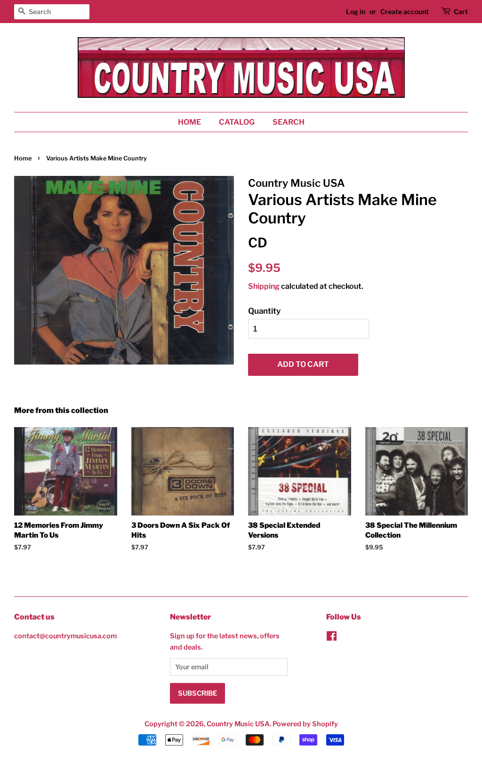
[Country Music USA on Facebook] (331, 638)
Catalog (237, 122)
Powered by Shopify (305, 724)
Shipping (264, 286)
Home (189, 122)
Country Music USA (238, 724)
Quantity (264, 311)
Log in (355, 12)
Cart (461, 12)
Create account (404, 12)
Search (289, 122)
